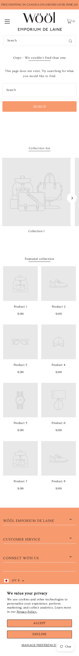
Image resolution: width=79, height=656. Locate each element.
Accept (39, 623)
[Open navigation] (7, 21)
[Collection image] (36, 192)
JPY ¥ (16, 580)
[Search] (70, 40)
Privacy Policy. (27, 612)
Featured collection (39, 259)
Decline (39, 634)
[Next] (72, 198)
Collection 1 (36, 231)
